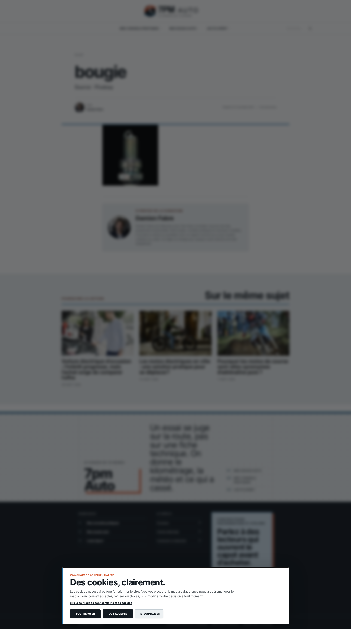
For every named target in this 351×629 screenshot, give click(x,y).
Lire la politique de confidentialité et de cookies (101, 602)
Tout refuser (85, 613)
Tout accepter (117, 613)
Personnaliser (149, 613)
